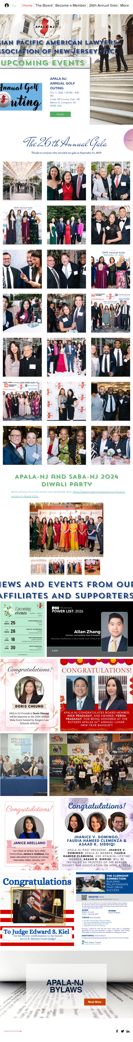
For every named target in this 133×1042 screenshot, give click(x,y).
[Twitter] (122, 1031)
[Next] (116, 984)
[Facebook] (117, 1031)
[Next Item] (98, 529)
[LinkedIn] (128, 1031)
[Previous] (17, 984)
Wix (21, 1031)
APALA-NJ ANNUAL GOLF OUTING (62, 83)
